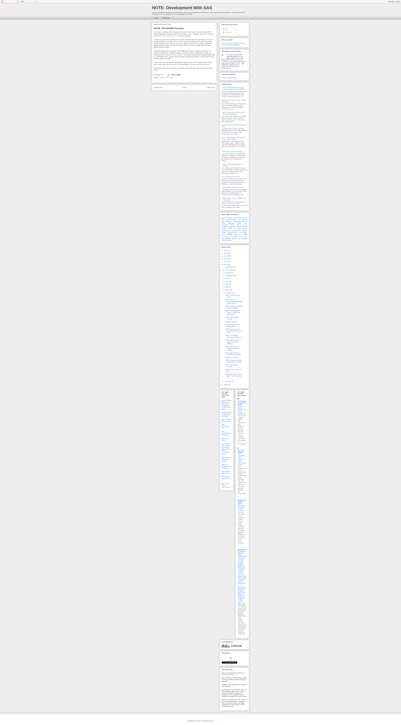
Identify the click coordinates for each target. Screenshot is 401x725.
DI (246, 221)
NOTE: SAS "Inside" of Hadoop (233, 151)
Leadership (232, 226)
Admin (224, 218)
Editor (223, 223)
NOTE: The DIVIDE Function (231, 366)
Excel (245, 223)
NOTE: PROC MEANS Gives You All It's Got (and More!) (232, 312)
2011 (225, 261)
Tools (238, 238)
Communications (231, 219)
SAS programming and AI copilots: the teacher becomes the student (242, 459)
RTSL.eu (162, 14)
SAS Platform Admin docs (226, 472)
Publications (243, 232)
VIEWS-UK (225, 240)
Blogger (211, 721)
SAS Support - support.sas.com (226, 478)
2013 (226, 256)
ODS (235, 228)
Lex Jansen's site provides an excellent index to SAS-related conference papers (226, 449)
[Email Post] (167, 75)
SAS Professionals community (226, 433)
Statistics (245, 236)
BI (243, 218)
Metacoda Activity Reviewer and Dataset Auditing (242, 409)
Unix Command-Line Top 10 (231, 176)
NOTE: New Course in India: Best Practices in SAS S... (233, 331)
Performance (225, 230)
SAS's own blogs (225, 439)
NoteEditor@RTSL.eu (229, 674)
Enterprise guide (234, 223)
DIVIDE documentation (176, 55)
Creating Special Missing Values (200, 64)
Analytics (230, 218)
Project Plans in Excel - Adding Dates (232, 325)
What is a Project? (231, 322)
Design (243, 221)
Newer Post (158, 87)
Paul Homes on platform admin (242, 402)
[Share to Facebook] (178, 75)
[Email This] (172, 75)
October (228, 273)
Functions (161, 77)
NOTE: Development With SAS (182, 7)
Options (245, 228)
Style (223, 238)
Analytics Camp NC (231, 357)
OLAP (239, 228)
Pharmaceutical (235, 230)
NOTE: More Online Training (231, 318)
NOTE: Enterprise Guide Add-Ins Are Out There (233, 361)
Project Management (229, 232)
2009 (226, 385)
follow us (235, 63)
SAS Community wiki (225, 426)
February (229, 293)
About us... (167, 18)
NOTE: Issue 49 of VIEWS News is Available (233, 307)
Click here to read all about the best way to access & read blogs (233, 44)
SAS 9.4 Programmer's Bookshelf (226, 466)
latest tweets (235, 66)
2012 (226, 259)
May (227, 284)
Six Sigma (225, 236)
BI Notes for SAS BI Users (242, 501)
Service (241, 234)
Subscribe (230, 54)
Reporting (224, 234)
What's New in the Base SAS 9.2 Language (171, 36)
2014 (226, 253)
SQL (240, 236)
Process (244, 230)
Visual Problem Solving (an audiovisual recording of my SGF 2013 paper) (227, 404)
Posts (226, 29)
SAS (166, 77)
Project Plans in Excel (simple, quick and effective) (232, 341)
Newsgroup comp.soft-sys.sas (242, 551)
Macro (238, 226)
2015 (226, 250)
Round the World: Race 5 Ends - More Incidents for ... (233, 376)
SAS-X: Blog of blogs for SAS (226, 420)
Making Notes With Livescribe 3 (233, 187)
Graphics (225, 226)
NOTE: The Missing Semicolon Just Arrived (233, 336)
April (227, 287)
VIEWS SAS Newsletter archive (225, 459)
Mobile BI (244, 226)
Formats (232, 225)
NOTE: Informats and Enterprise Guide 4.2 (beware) (232, 348)
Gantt (245, 225)
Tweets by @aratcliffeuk (229, 78)
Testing (234, 238)
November (229, 270)
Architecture (238, 218)
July (227, 278)
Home (156, 18)
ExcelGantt (225, 225)
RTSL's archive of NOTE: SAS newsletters (227, 414)
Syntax (171, 77)
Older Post (211, 87)
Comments (228, 32)
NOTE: (230, 228)
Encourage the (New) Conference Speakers (233, 353)
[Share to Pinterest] (180, 75)
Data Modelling (242, 219)
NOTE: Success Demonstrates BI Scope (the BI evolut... (233, 301)
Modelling (224, 228)
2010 (226, 264)
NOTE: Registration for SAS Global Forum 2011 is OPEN (233, 138)
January (228, 381)
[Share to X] (176, 75)
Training (244, 239)
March (228, 290)
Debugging (237, 221)
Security (235, 234)
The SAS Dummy (241, 451)
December (229, 267)
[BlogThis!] (174, 75)
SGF (245, 234)
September (229, 275)
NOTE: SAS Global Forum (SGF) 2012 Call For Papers (233, 113)
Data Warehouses (227, 221)
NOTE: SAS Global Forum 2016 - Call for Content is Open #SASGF (234, 88)
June (227, 281)
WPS (230, 240)
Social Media (234, 236)
